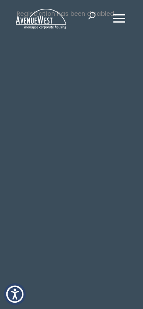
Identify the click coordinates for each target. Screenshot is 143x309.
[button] (15, 294)
